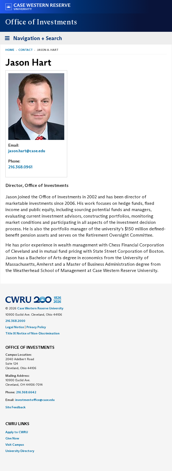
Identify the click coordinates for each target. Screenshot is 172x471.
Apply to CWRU (16, 432)
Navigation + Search (32, 40)
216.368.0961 (20, 167)
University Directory (19, 451)
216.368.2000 (15, 321)
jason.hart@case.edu (26, 150)
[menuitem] (86, 432)
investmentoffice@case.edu (35, 400)
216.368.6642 (26, 392)
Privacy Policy (36, 327)
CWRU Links (17, 424)
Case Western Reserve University (40, 308)
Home (9, 49)
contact (25, 49)
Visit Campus (14, 445)
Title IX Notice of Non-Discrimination (32, 333)
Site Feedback (15, 407)
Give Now (12, 438)
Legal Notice (14, 327)
